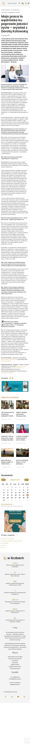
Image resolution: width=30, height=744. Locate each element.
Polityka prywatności (15, 668)
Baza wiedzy (15, 662)
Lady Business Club (22, 366)
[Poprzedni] (3, 480)
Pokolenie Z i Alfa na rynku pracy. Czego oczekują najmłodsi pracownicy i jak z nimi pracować (7, 438)
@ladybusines (16, 679)
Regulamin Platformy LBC (15, 666)
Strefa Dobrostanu (6, 361)
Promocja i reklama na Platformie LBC (12, 541)
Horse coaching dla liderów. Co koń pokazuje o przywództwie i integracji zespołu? (22, 462)
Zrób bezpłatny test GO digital (15, 656)
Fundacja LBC (15, 660)
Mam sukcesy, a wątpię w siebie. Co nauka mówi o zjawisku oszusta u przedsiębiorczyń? (7, 462)
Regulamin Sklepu (15, 664)
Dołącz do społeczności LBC (15, 658)
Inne (3, 547)
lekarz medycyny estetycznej (9, 359)
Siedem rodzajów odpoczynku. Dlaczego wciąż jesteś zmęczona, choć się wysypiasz (22, 414)
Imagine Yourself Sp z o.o (17, 368)
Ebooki (4, 545)
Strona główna (5, 10)
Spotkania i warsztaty (8, 539)
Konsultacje (5, 543)
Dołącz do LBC (12, 3)
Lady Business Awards (7, 372)
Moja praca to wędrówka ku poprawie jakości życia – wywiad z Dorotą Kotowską (10, 12)
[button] (10, 378)
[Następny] (26, 480)
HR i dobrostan (15, 10)
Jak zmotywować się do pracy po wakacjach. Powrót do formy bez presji (7, 414)
